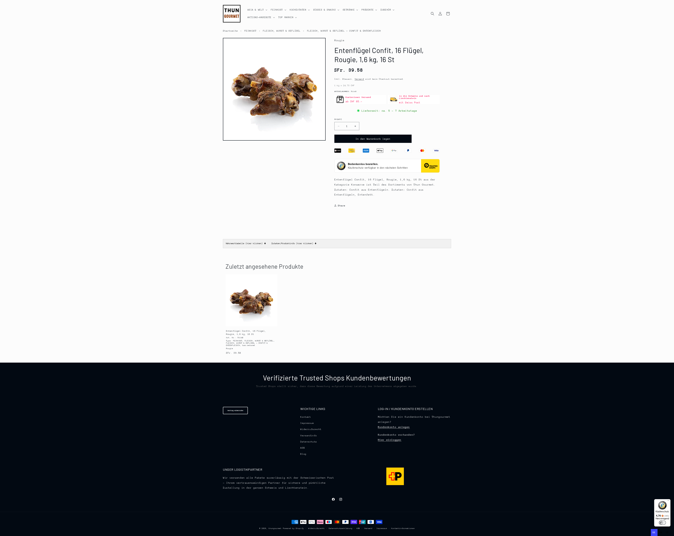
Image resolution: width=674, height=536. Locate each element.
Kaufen (251, 323)
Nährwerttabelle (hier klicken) (246, 243)
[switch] (662, 523)
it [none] (667, 532)
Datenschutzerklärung (340, 528)
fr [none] (660, 532)
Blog (303, 454)
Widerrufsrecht (310, 429)
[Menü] (668, 501)
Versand (359, 79)
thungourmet (275, 528)
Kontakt (305, 417)
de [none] (654, 532)
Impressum (307, 423)
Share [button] (341, 205)
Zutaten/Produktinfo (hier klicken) (294, 243)
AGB (302, 447)
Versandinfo (308, 435)
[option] (661, 532)
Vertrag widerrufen (235, 410)
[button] (257, 10)
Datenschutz (308, 441)
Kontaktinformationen (403, 528)
